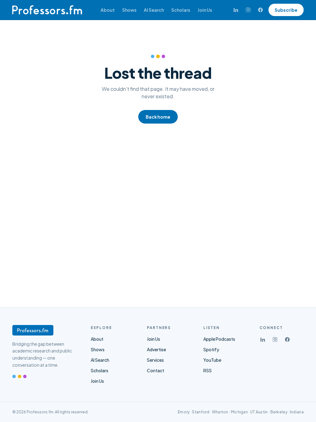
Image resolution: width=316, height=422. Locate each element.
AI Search (154, 10)
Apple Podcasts (219, 339)
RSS (207, 370)
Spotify (211, 349)
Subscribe (286, 10)
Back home (158, 117)
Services (155, 360)
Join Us (205, 10)
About (108, 10)
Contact (155, 370)
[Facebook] (260, 9)
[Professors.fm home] (47, 10)
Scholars (180, 10)
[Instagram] (248, 9)
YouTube (212, 360)
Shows (129, 10)
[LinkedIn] (235, 9)
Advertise (156, 349)
